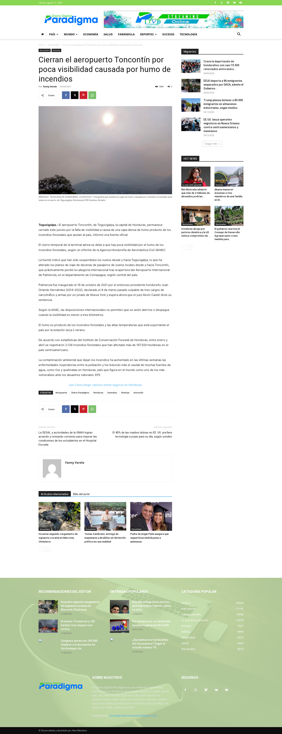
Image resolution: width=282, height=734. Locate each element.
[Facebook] (215, 2)
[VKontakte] (234, 2)
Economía (90, 34)
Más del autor (81, 494)
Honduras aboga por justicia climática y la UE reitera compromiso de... (195, 232)
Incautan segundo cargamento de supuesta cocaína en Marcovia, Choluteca (58, 538)
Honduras (98, 392)
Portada (56, 50)
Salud (108, 34)
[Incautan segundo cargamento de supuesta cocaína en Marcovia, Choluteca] (59, 516)
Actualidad (53, 44)
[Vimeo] (228, 2)
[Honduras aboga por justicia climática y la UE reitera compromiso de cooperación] (195, 216)
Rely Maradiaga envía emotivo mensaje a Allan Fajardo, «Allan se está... (151, 605)
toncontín (138, 392)
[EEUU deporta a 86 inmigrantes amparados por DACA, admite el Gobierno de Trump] (190, 85)
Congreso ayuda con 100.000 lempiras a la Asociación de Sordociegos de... (79, 644)
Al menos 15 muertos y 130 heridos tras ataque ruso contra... (78, 625)
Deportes (147, 34)
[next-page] (47, 549)
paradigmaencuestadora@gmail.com (133, 715)
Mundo (69, 34)
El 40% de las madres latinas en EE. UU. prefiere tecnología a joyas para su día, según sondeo (142, 434)
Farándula (126, 34)
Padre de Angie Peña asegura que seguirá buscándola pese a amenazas (149, 538)
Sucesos (168, 34)
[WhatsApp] (92, 95)
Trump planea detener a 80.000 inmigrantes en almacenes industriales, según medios (223, 104)
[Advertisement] (105, 212)
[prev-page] (41, 549)
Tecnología (188, 34)
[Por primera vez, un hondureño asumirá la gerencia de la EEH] (119, 626)
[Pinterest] (83, 95)
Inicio (41, 44)
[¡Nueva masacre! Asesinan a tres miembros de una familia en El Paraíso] (229, 177)
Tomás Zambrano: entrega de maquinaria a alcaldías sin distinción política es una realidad (105, 538)
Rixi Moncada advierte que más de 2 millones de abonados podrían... (195, 193)
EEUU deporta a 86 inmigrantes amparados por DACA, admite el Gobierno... (223, 84)
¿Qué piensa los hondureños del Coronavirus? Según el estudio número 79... (150, 643)
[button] (238, 34)
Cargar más (211, 143)
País (52, 34)
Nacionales (187, 224)
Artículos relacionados (54, 494)
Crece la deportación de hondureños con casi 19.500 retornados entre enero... (221, 65)
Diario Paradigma (80, 392)
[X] (221, 2)
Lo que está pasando (192, 184)
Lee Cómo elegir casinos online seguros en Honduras (105, 385)
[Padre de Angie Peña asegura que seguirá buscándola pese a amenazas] (151, 516)
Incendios (112, 392)
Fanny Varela (50, 86)
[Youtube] (240, 2)
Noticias (125, 392)
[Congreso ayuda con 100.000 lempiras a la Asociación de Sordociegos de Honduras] (48, 645)
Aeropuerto (61, 392)
